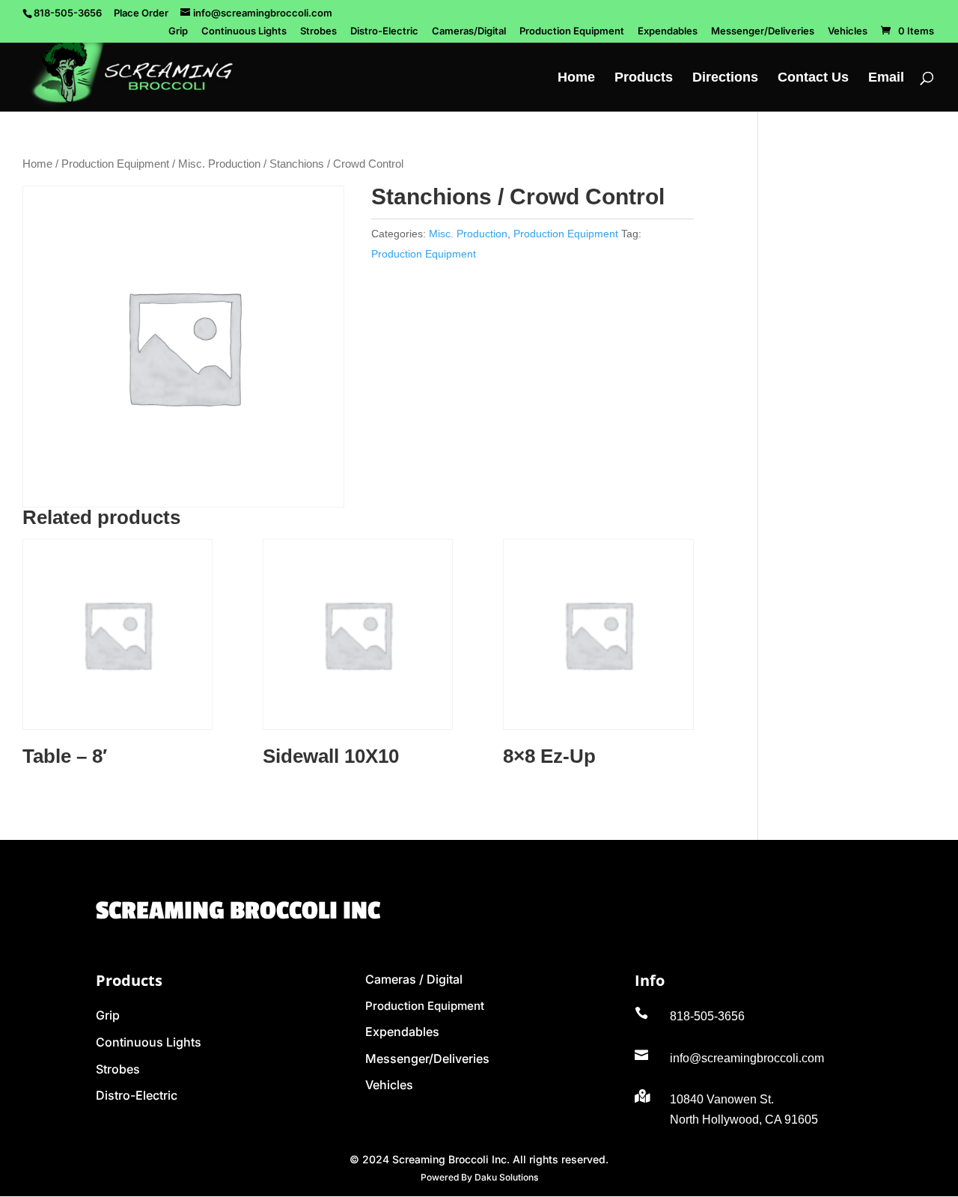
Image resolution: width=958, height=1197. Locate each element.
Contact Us (813, 78)
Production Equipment (571, 31)
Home (576, 78)
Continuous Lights (244, 31)
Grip (178, 31)
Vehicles (847, 31)
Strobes (318, 31)
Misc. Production (219, 164)
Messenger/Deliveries (762, 31)
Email (886, 78)
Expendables (668, 31)
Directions (725, 78)
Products (643, 78)
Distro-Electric (384, 31)
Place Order (141, 13)
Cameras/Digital (469, 31)
